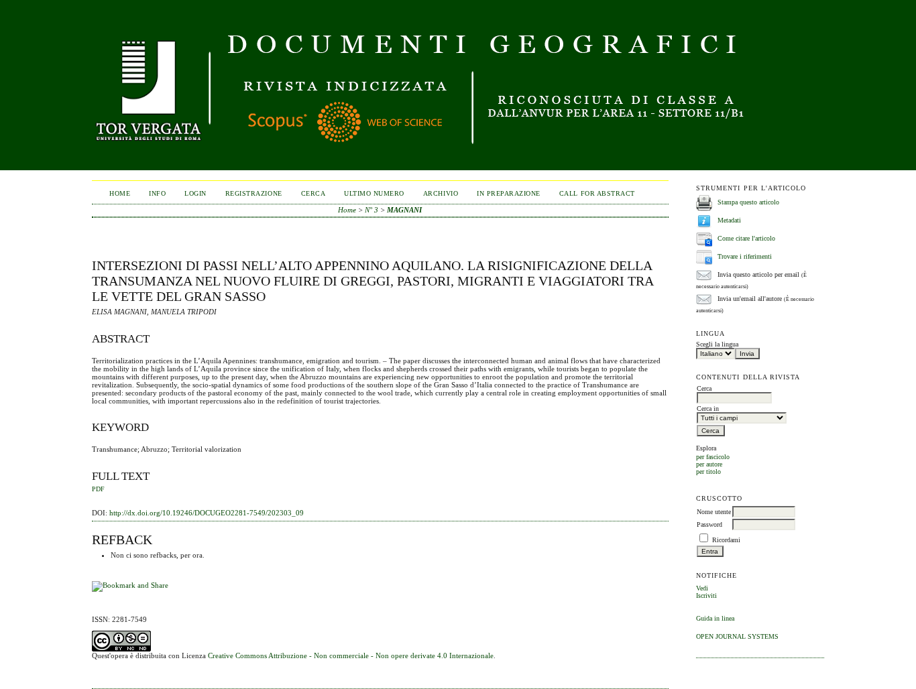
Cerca (313, 193)
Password (709, 524)
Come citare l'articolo (746, 238)
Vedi (702, 588)
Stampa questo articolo (748, 202)
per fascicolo (713, 456)
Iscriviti (706, 595)
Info (157, 193)
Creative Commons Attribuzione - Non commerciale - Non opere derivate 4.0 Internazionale (351, 655)
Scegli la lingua (717, 344)
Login (195, 193)
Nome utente (714, 511)
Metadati (729, 220)
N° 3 (371, 210)
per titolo (708, 471)
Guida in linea (715, 618)
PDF (98, 489)
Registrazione (253, 193)
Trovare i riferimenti (745, 256)
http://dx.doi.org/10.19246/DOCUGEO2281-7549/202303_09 (206, 513)
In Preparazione (508, 193)
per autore (709, 464)
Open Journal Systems (737, 636)
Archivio (440, 193)
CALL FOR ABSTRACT (597, 193)
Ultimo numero (374, 193)
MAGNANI (404, 210)
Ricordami (726, 540)
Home (119, 193)
